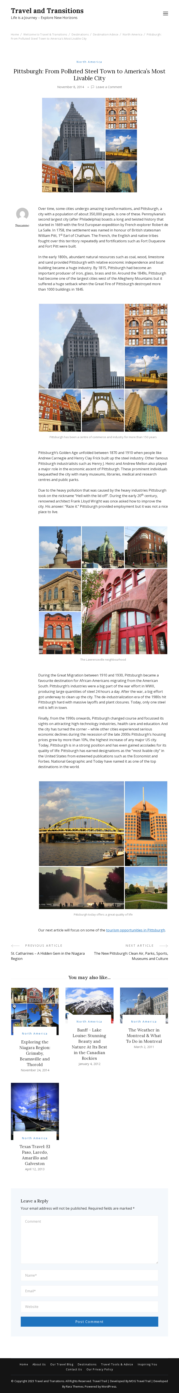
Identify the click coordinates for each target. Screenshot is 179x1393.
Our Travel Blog (61, 1364)
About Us (39, 1364)
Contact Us (74, 1369)
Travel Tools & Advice (117, 1364)
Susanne (22, 225)
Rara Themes (74, 1386)
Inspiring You (147, 1364)
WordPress (109, 1386)
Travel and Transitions (47, 11)
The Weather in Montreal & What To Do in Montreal (144, 1035)
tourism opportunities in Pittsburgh (135, 930)
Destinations (87, 1364)
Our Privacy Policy (99, 1369)
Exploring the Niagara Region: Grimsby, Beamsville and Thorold (34, 1053)
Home (24, 1364)
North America (89, 62)
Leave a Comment (109, 87)
